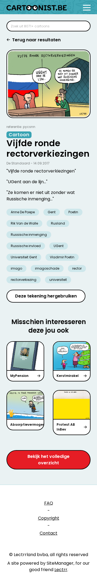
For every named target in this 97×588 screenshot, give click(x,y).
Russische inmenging (29, 234)
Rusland (58, 223)
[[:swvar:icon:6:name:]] (83, 26)
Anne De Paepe (23, 212)
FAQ (48, 503)
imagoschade (47, 268)
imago (16, 268)
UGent (59, 246)
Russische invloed (26, 246)
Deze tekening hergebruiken (46, 296)
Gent (52, 212)
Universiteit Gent (24, 257)
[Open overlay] (87, 7)
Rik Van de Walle (24, 223)
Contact (48, 533)
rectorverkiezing (23, 279)
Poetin (73, 212)
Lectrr (60, 570)
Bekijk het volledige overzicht (48, 459)
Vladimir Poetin (62, 257)
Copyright (48, 518)
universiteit (58, 279)
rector (77, 268)
